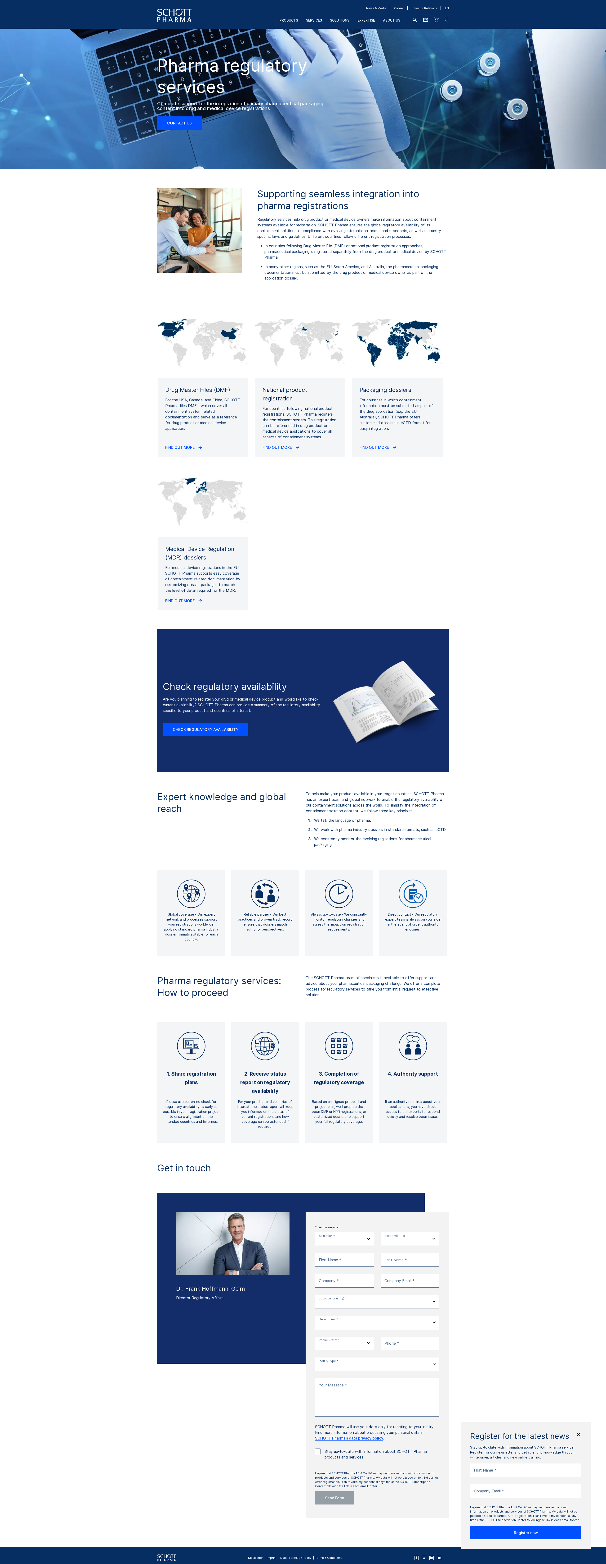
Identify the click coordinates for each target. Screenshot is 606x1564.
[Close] (578, 1434)
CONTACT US (179, 123)
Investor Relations (424, 8)
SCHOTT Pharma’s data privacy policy (349, 1438)
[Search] (415, 20)
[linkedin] (431, 1558)
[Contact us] (425, 20)
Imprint (271, 1557)
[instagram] (424, 1558)
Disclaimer (255, 1557)
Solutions (339, 20)
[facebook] (416, 1558)
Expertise (366, 20)
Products (289, 20)
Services (314, 20)
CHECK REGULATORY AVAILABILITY (205, 729)
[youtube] (439, 1558)
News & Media (376, 8)
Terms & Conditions (328, 1557)
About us (391, 20)
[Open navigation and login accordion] (446, 20)
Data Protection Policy (295, 1557)
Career (399, 8)
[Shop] (436, 20)
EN (447, 8)
